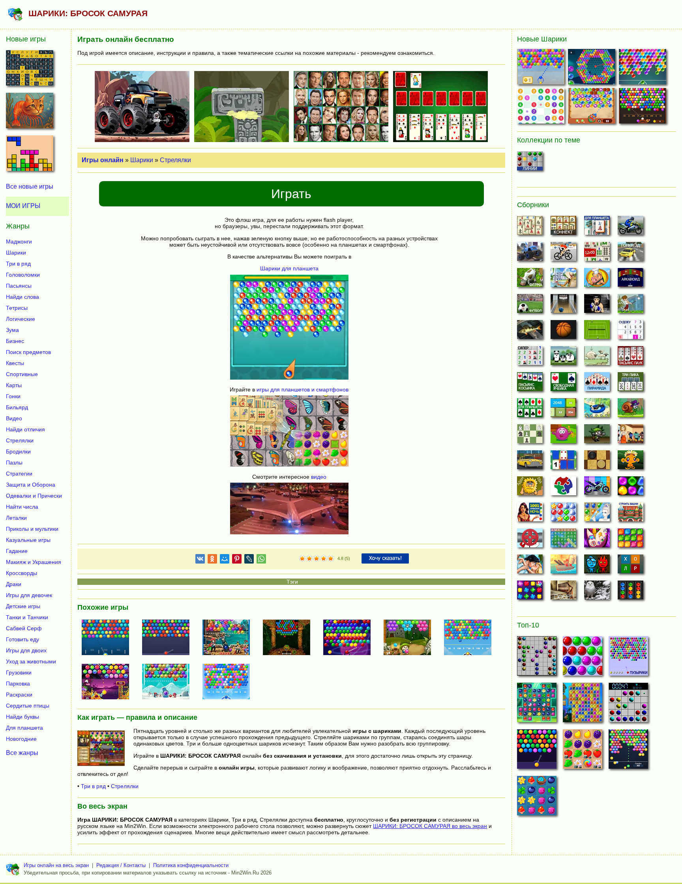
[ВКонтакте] (200, 560)
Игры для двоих (26, 650)
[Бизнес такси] (530, 462)
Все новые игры (29, 186)
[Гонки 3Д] (630, 254)
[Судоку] (630, 332)
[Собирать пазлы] (563, 488)
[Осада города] (597, 436)
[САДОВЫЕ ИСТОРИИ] (582, 751)
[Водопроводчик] (530, 540)
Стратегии (19, 473)
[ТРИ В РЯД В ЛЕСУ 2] (536, 798)
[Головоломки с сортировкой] (630, 592)
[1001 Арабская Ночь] (530, 514)
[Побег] (563, 592)
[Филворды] (563, 540)
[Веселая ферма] (530, 280)
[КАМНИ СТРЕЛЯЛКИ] (108, 682)
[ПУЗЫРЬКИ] (582, 658)
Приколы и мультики (32, 529)
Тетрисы (17, 308)
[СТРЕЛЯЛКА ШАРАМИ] (643, 68)
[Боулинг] (563, 306)
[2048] (563, 410)
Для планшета (24, 728)
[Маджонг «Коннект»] (563, 228)
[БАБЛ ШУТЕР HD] (169, 638)
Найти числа (22, 507)
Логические (20, 319)
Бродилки (18, 451)
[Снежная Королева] (597, 514)
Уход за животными (31, 661)
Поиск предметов (28, 352)
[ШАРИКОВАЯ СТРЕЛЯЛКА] (471, 638)
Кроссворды (21, 573)
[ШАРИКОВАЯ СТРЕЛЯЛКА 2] (229, 682)
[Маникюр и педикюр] (597, 540)
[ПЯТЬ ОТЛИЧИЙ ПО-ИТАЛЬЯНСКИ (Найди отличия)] (29, 113)
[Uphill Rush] (597, 410)
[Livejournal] (249, 560)
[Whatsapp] (261, 560)
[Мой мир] (224, 560)
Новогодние (21, 739)
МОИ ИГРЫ (23, 205)
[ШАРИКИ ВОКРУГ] (592, 68)
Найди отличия (25, 429)
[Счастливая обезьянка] (630, 462)
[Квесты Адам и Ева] (530, 488)
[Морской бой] (563, 566)
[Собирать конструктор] (597, 488)
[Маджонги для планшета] (597, 228)
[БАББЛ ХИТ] (541, 68)
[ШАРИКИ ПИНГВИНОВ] (169, 682)
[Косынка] (530, 384)
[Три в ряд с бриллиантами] (530, 592)
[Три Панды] (563, 358)
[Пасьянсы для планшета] (530, 410)
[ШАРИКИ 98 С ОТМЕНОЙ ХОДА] (628, 705)
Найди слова (22, 297)
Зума (12, 330)
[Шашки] (597, 462)
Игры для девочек (29, 595)
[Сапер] (530, 358)
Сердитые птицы (27, 705)
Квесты (15, 363)
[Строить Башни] (630, 514)
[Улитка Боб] (630, 410)
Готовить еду (22, 639)
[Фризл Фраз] (563, 436)
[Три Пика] (630, 384)
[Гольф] (630, 306)
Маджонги (19, 241)
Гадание (17, 551)
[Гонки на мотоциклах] (630, 228)
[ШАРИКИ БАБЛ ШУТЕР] (108, 638)
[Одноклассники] (212, 560)
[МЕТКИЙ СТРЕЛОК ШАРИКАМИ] (536, 751)
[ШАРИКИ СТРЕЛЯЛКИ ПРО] (628, 751)
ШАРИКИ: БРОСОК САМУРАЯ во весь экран (430, 826)
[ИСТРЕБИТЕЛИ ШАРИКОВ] (290, 638)
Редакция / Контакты (121, 865)
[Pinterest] (237, 560)
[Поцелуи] (530, 566)
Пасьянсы (19, 286)
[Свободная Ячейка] (563, 384)
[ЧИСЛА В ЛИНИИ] (541, 107)
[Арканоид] (630, 280)
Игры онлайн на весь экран (56, 865)
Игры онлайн (103, 160)
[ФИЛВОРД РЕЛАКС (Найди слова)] (29, 70)
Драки (13, 584)
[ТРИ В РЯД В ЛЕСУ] (536, 705)
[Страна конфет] (630, 488)
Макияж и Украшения (33, 562)
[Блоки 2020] (630, 540)
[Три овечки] (597, 358)
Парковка (18, 683)
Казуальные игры (28, 540)
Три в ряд (93, 786)
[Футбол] (530, 306)
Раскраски (19, 694)
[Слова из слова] (630, 566)
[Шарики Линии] (530, 163)
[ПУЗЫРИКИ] (628, 658)
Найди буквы (22, 717)
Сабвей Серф (24, 628)
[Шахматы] (530, 436)
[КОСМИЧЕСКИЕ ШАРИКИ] (350, 638)
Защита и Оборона (30, 484)
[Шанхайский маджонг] (530, 228)
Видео (14, 418)
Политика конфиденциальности (191, 865)
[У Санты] (563, 514)
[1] (302, 559)
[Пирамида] (597, 384)
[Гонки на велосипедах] (563, 254)
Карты (14, 385)
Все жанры (22, 752)
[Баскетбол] (563, 332)
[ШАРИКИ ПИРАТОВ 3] (229, 638)
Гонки (13, 396)
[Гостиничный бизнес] (563, 280)
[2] (306, 559)
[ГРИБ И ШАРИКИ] (410, 638)
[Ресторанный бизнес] (597, 280)
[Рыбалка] (530, 332)
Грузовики (19, 672)
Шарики (141, 160)
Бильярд (17, 407)
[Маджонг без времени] (597, 254)
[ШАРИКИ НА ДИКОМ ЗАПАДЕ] (643, 107)
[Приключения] (597, 592)
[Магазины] (630, 436)
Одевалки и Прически (34, 496)
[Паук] (630, 358)
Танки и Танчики (27, 617)
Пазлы (14, 462)
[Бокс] (597, 306)
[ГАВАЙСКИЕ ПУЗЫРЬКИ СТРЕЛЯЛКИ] (592, 107)
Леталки (16, 518)
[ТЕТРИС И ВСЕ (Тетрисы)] (29, 155)
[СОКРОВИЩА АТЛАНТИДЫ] (582, 705)
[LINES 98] (536, 658)
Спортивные (22, 374)
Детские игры (23, 606)
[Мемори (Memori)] (563, 462)
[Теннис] (597, 332)
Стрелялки (175, 160)
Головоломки (23, 275)
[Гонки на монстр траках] (530, 254)
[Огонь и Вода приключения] (597, 566)
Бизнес (15, 341)
